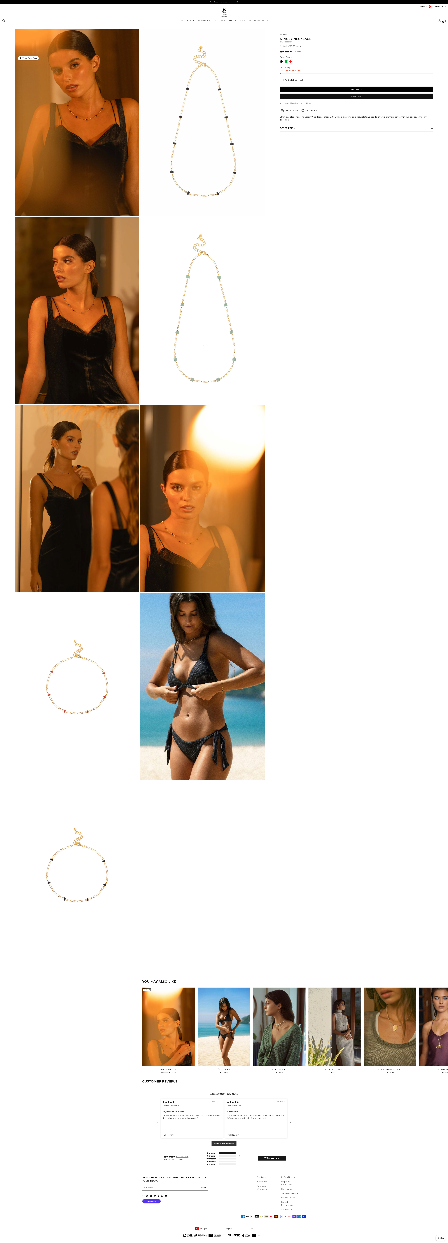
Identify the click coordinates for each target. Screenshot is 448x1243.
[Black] (281, 61)
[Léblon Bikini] (224, 1027)
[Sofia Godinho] (224, 12)
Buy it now (356, 96)
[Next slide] (290, 1122)
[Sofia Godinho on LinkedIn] (151, 1196)
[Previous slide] (158, 1122)
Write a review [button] (271, 1158)
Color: (286, 57)
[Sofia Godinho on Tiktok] (158, 1196)
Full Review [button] (168, 1135)
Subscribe (203, 1188)
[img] (168, 1102)
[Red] (290, 61)
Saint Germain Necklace (390, 1069)
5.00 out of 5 (182, 1157)
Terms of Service (289, 1193)
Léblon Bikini (224, 1069)
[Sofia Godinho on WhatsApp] (162, 1196)
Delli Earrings (279, 1069)
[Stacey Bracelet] (168, 1027)
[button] (286, 51)
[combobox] (209, 1228)
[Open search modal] (3, 20)
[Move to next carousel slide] (304, 982)
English (422, 6)
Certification (287, 1189)
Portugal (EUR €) (437, 6)
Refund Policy (288, 1177)
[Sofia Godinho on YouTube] (166, 1196)
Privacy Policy (288, 1198)
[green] (286, 61)
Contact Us (286, 1209)
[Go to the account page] (439, 20)
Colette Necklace (334, 1069)
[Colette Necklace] (334, 1027)
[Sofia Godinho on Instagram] (147, 1196)
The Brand (262, 1177)
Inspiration (262, 1181)
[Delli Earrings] (279, 1027)
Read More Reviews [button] (224, 1144)
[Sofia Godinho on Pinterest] (155, 1196)
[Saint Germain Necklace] (390, 1027)
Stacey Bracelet (168, 1069)
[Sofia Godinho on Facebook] (143, 1196)
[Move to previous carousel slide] (298, 982)
